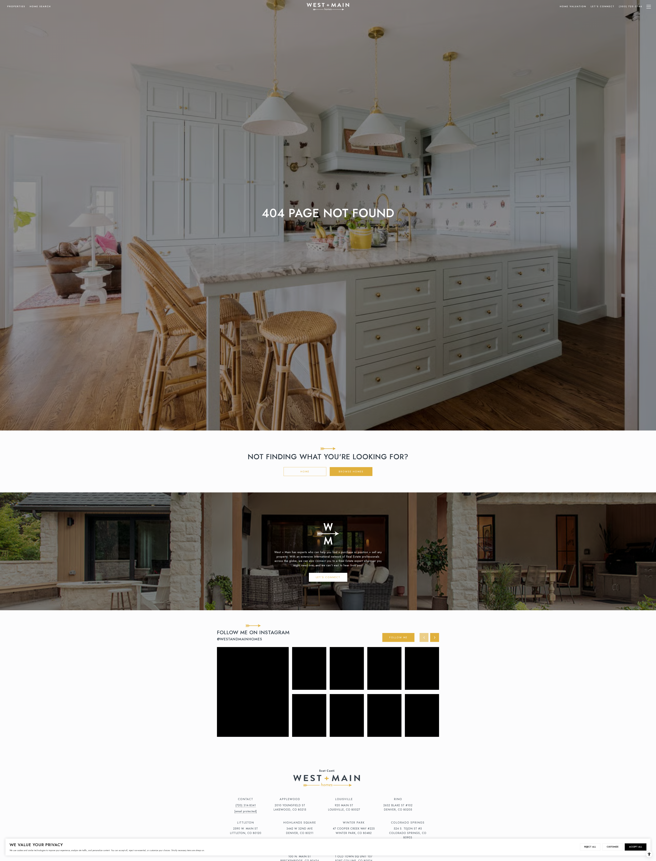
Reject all (590, 846)
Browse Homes (351, 471)
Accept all (635, 846)
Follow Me (398, 637)
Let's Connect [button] (328, 577)
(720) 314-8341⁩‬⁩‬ (245, 805)
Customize (612, 846)
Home (304, 471)
